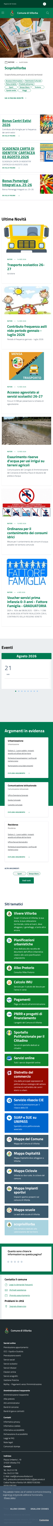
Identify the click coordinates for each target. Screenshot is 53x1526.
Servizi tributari (10, 1367)
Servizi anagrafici (11, 1376)
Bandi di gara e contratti (14, 1411)
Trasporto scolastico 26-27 (26, 267)
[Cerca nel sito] (47, 12)
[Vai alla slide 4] (24, 691)
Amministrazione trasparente (16, 1394)
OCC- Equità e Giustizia (13, 1351)
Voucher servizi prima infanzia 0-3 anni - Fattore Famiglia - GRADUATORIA (27, 602)
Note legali (8, 1442)
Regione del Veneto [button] (10, 4)
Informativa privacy (12, 1421)
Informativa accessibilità (14, 1430)
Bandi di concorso (11, 1407)
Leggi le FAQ (9, 1438)
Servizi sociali (9, 1359)
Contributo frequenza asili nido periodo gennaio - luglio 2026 (27, 330)
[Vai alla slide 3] (21, 691)
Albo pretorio (9, 1398)
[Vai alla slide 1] (15, 691)
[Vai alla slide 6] (31, 691)
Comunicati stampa (12, 1446)
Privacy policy (10, 1497)
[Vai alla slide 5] (28, 691)
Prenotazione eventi (12, 1355)
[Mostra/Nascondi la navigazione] (2, 12)
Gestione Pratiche (11, 1380)
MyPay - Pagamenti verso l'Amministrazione (23, 1384)
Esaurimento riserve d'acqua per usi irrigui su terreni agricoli (25, 461)
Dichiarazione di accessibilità (16, 1434)
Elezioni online (10, 1371)
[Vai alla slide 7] (34, 691)
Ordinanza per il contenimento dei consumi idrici (27, 533)
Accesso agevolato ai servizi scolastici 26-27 (25, 394)
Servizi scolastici (10, 1363)
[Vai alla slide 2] (18, 691)
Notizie (10, 259)
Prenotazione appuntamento (16, 1347)
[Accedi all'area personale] (45, 4)
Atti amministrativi (12, 1402)
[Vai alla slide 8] (37, 691)
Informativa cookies (12, 1425)
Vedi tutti (26, 880)
